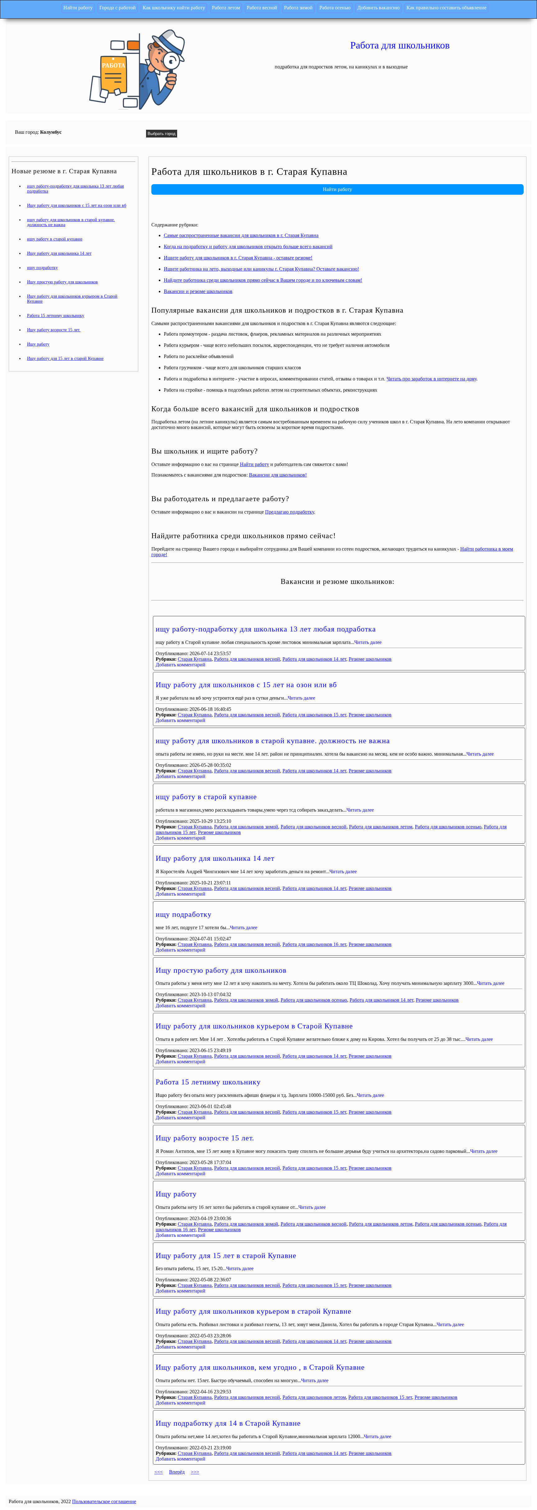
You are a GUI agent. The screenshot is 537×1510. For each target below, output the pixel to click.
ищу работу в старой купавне (206, 797)
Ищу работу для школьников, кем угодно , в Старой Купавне (260, 1367)
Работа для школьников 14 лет (314, 659)
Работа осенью (335, 7)
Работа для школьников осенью (448, 826)
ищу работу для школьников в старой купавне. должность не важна (273, 741)
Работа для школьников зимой (246, 826)
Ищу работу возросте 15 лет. (205, 1138)
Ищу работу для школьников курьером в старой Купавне (253, 1311)
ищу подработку (184, 914)
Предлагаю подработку (289, 512)
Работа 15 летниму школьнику (208, 1082)
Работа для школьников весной (247, 659)
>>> (195, 1472)
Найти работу (78, 7)
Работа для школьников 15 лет (314, 714)
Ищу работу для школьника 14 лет (215, 858)
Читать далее (368, 642)
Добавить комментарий (180, 664)
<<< (158, 1472)
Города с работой (117, 7)
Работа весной (262, 7)
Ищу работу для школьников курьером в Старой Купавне (254, 1026)
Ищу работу (176, 1194)
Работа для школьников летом (380, 826)
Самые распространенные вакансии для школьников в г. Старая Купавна (241, 235)
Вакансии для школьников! (278, 475)
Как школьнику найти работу (174, 7)
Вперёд (177, 1472)
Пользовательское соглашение (104, 1501)
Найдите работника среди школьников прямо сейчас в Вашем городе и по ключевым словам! (263, 280)
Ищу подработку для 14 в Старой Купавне (228, 1423)
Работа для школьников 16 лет (314, 944)
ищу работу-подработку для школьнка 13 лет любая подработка (266, 629)
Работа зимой (298, 7)
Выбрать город (162, 133)
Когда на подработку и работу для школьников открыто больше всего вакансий (248, 246)
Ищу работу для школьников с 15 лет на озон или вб (246, 685)
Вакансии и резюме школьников (198, 291)
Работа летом (226, 7)
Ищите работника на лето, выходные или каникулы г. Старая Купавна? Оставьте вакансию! (261, 269)
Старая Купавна (195, 659)
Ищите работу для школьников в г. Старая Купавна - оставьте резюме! (238, 257)
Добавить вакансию (378, 7)
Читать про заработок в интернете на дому (431, 378)
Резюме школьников (370, 659)
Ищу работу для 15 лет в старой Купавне (226, 1255)
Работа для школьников (400, 45)
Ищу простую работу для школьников (221, 970)
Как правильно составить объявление (446, 7)
